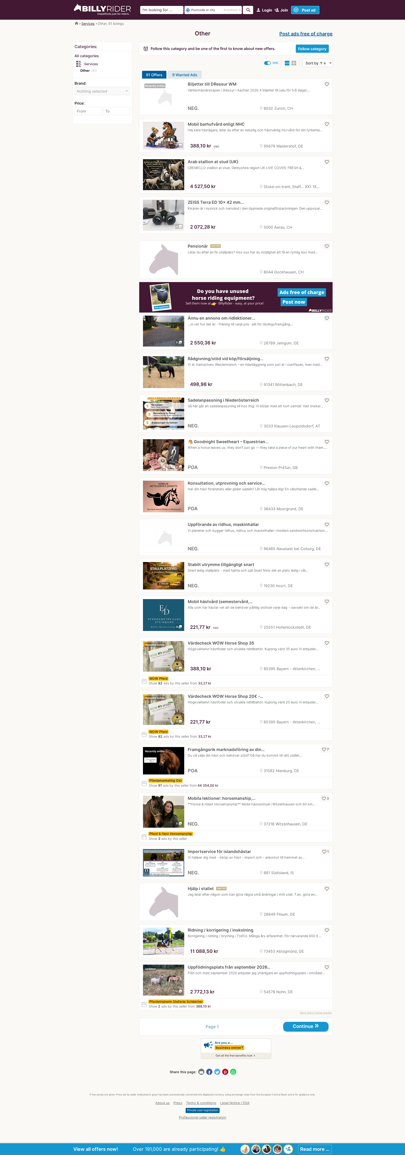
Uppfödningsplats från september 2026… (229, 967)
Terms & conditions (201, 1103)
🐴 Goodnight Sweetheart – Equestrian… (228, 441)
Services (88, 24)
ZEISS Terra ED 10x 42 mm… (216, 202)
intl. (276, 63)
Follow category (312, 48)
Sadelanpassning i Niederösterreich (223, 400)
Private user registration (202, 1110)
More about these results (316, 1012)
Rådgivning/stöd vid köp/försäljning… (225, 358)
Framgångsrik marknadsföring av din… (226, 749)
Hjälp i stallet (201, 888)
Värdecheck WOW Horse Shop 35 (221, 643)
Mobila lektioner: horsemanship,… (221, 798)
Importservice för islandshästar (219, 851)
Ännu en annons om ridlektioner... (221, 318)
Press (177, 1103)
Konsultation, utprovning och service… (226, 483)
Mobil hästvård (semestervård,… (220, 601)
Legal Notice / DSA (235, 1103)
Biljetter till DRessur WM (212, 84)
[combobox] (102, 91)
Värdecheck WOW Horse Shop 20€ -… (225, 696)
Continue (306, 1026)
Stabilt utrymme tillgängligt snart (221, 564)
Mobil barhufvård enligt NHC (216, 124)
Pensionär (198, 246)
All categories (87, 55)
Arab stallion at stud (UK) (213, 161)
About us (162, 1103)
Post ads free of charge (306, 34)
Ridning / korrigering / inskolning (220, 930)
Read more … (315, 1149)
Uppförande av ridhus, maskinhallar (223, 524)
